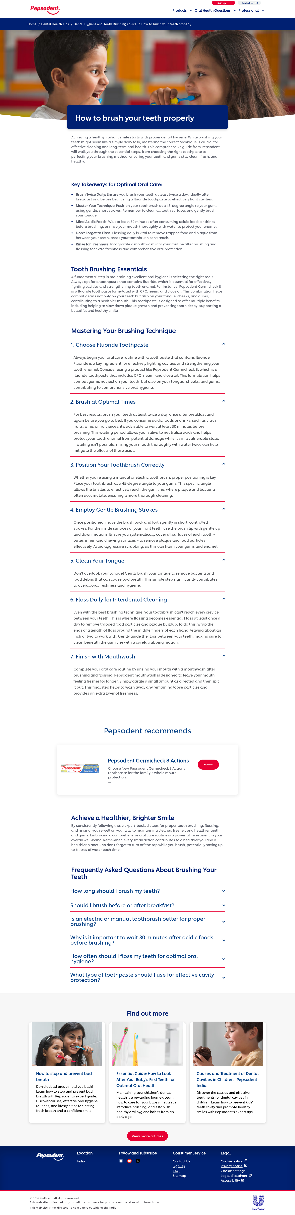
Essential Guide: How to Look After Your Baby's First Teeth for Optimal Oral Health (145, 1079)
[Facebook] (121, 1161)
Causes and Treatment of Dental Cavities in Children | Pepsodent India (228, 1079)
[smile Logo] (45, 9)
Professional (249, 10)
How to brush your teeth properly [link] (166, 24)
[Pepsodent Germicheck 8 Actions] (78, 769)
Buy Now (208, 764)
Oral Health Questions (213, 10)
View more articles (147, 1135)
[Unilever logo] (258, 1202)
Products (180, 10)
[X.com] (138, 1161)
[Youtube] (129, 1161)
